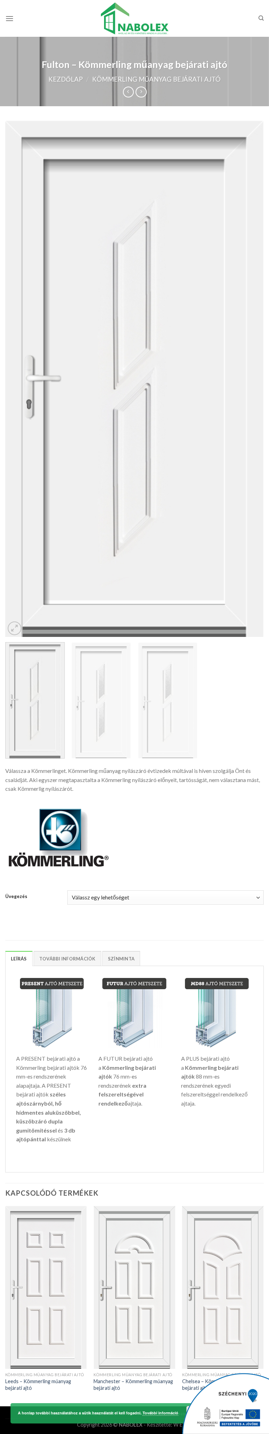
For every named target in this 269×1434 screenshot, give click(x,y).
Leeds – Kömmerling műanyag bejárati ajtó (38, 1384)
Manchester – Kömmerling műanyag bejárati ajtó (133, 1384)
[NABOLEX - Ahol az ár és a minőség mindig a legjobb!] (134, 18)
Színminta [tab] (121, 958)
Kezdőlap (65, 79)
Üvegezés (16, 896)
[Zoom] (14, 628)
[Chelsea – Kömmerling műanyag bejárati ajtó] (223, 1287)
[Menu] (9, 18)
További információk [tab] (67, 958)
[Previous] (19, 378)
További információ (160, 1412)
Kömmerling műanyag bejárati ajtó (156, 79)
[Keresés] (261, 18)
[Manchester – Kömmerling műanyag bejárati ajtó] (134, 1287)
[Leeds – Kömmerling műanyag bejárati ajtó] (46, 1287)
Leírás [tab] (19, 958)
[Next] (249, 378)
